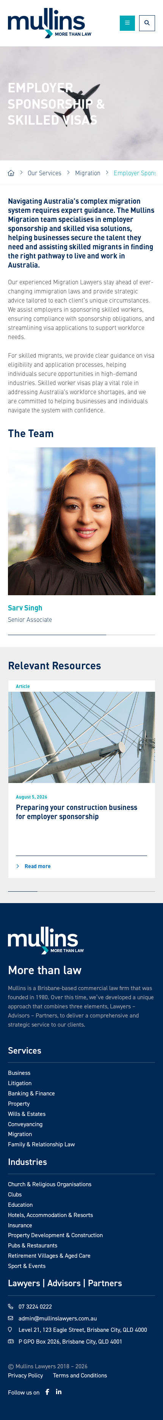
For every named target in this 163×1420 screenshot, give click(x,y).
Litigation (19, 1083)
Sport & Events (26, 1265)
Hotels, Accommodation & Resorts (50, 1215)
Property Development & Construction (55, 1235)
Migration (20, 1134)
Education (20, 1204)
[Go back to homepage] (46, 940)
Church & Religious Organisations (49, 1184)
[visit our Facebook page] (47, 1392)
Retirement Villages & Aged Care (49, 1255)
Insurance (20, 1225)
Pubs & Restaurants (32, 1245)
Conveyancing (25, 1124)
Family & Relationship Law (41, 1144)
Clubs (15, 1194)
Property (19, 1103)
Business (19, 1072)
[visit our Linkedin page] (59, 1392)
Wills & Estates (26, 1113)
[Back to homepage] (49, 23)
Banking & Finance (31, 1093)
